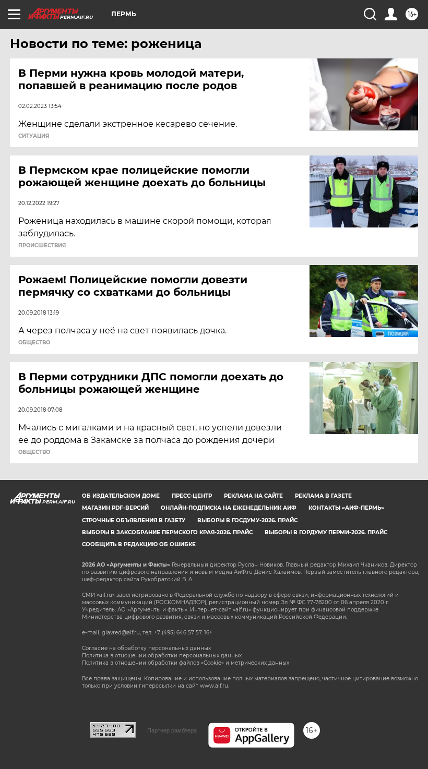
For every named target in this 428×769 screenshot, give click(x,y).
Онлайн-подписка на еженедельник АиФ (228, 507)
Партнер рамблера (172, 730)
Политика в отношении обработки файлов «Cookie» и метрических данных (185, 662)
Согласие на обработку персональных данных (146, 648)
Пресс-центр (192, 495)
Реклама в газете (323, 495)
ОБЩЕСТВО (34, 342)
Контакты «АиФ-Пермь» (346, 507)
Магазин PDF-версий (115, 507)
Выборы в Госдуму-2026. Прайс (247, 520)
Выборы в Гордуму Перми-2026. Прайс (326, 532)
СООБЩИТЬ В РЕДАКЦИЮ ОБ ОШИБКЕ (139, 544)
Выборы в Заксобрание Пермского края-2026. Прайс (167, 532)
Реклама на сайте (253, 495)
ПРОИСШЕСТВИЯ (42, 245)
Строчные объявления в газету (133, 520)
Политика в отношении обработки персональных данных (162, 655)
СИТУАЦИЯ (33, 136)
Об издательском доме (121, 495)
